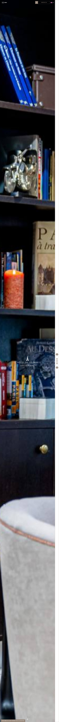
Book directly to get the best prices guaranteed (13, 720)
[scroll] (27, 719)
